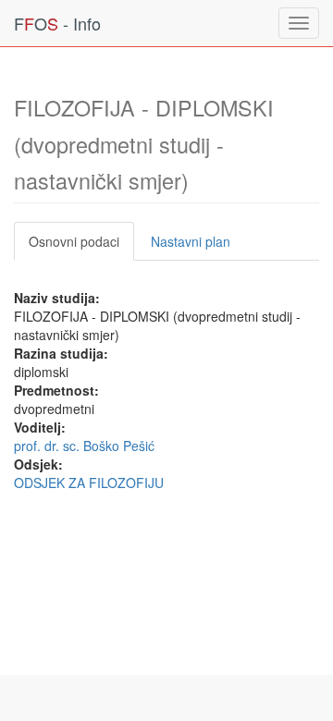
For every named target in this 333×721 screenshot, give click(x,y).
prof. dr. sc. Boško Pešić (84, 445)
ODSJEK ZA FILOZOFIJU (89, 482)
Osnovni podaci (74, 241)
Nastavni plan (190, 241)
